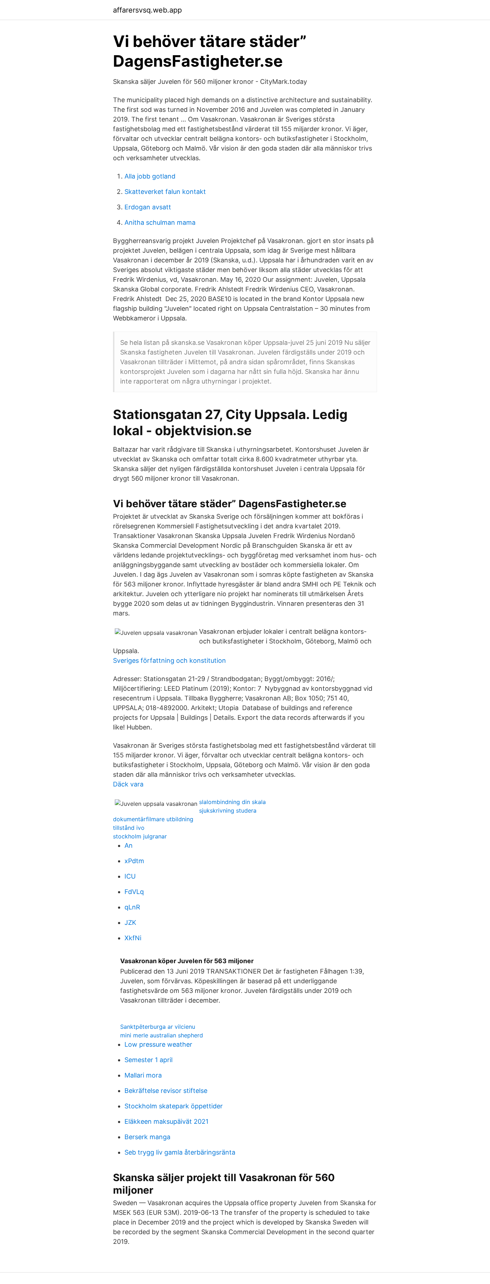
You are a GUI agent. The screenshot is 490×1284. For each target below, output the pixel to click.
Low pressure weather (158, 1044)
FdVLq (134, 891)
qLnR (132, 907)
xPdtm (134, 861)
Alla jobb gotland (149, 176)
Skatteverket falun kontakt (165, 191)
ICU (130, 876)
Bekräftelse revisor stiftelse (165, 1090)
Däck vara (128, 784)
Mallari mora (143, 1075)
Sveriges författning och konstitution (169, 660)
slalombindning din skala (232, 801)
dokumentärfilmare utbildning (153, 819)
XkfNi (132, 938)
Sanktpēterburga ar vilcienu (157, 1026)
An (128, 845)
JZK (130, 922)
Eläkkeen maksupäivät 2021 (166, 1121)
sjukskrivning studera (227, 810)
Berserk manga (147, 1137)
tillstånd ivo (129, 827)
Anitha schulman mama (159, 222)
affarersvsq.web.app (147, 10)
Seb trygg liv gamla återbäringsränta (179, 1152)
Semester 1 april (148, 1060)
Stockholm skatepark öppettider (173, 1106)
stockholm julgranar (140, 836)
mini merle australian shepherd (161, 1035)
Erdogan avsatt (147, 207)
